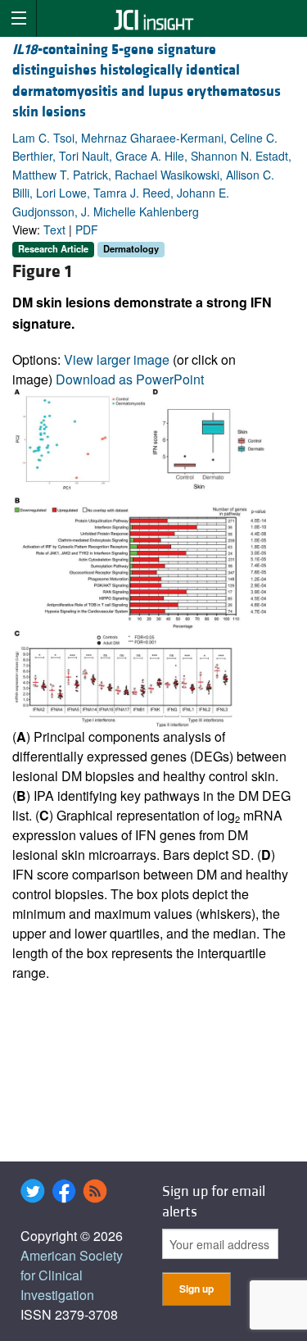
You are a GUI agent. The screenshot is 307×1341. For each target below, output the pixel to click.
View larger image (116, 359)
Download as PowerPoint (130, 379)
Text (54, 229)
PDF (86, 229)
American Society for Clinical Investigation (71, 1275)
